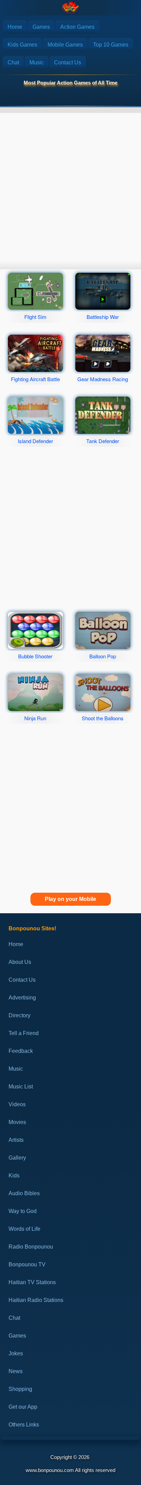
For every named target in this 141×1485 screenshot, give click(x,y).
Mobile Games (65, 45)
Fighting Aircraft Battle (35, 379)
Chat (13, 62)
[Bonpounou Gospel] (70, 8)
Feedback (21, 1051)
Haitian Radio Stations (36, 1300)
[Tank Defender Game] (102, 415)
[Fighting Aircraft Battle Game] (35, 353)
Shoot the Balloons (103, 718)
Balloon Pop (102, 656)
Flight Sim (35, 316)
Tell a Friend (24, 1033)
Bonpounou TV (27, 1264)
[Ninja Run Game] (35, 692)
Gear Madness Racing (102, 379)
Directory (19, 1015)
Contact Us (67, 62)
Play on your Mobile (70, 899)
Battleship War (103, 316)
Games (41, 27)
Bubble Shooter (35, 656)
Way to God (23, 1211)
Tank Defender (102, 440)
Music (36, 62)
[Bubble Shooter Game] (35, 630)
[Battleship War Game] (102, 291)
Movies (17, 1122)
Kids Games (22, 45)
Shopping (20, 1389)
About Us (20, 962)
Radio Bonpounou (31, 1247)
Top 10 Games (110, 45)
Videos (17, 1104)
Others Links (24, 1425)
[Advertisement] (70, 185)
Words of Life (24, 1229)
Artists (16, 1140)
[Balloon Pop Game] (102, 630)
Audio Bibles (24, 1193)
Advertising (22, 997)
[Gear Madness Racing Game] (102, 353)
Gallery (17, 1158)
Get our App (23, 1407)
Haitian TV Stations (32, 1282)
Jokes (16, 1353)
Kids (14, 1175)
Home (15, 27)
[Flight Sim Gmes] (35, 291)
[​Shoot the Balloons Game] (102, 692)
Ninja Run (35, 718)
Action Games (77, 27)
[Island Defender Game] (35, 415)
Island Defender (35, 440)
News (16, 1371)
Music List (21, 1086)
